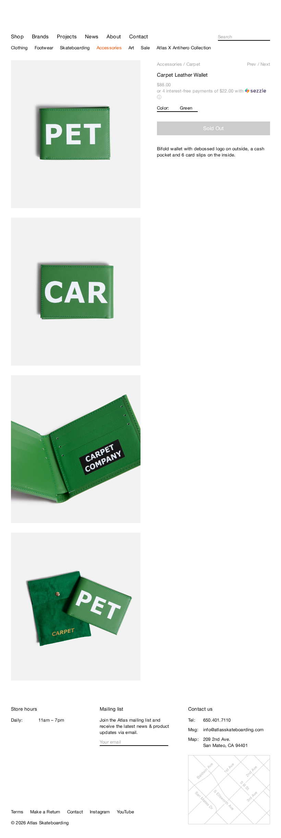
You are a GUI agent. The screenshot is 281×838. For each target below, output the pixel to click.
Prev (251, 64)
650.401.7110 (217, 720)
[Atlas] (31, 18)
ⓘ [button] (159, 97)
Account (267, 22)
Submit (268, 37)
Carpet (193, 64)
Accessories (169, 64)
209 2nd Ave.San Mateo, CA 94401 (225, 742)
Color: (163, 108)
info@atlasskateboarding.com (233, 729)
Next (265, 64)
